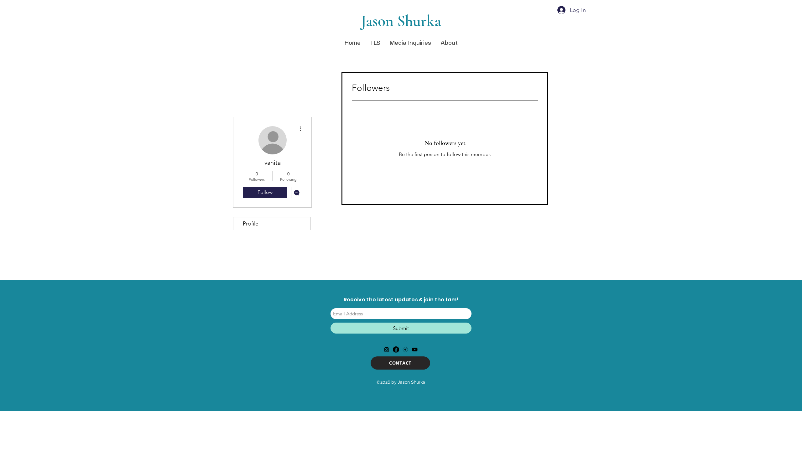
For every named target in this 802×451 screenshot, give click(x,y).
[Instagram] (386, 349)
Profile (250, 223)
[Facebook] (396, 349)
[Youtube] (415, 349)
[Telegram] (405, 349)
